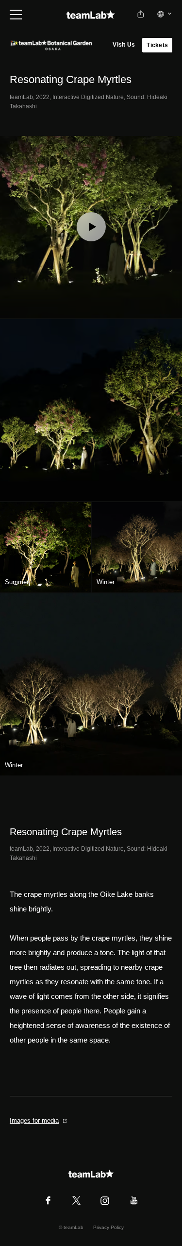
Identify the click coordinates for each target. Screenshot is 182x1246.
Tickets (157, 45)
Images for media (34, 1120)
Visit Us (124, 44)
